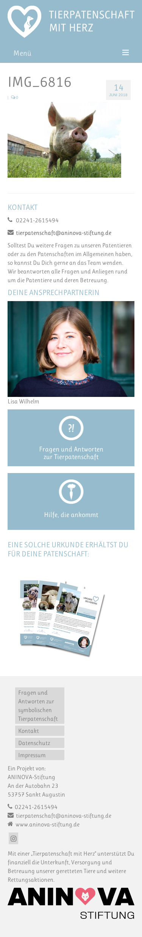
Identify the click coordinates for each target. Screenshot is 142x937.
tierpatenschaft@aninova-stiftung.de (63, 232)
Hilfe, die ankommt (71, 514)
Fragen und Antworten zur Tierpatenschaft (71, 453)
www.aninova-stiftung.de (47, 824)
